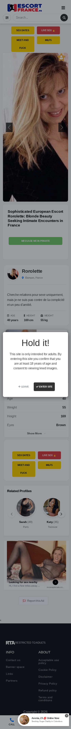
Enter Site (45, 386)
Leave (25, 386)
